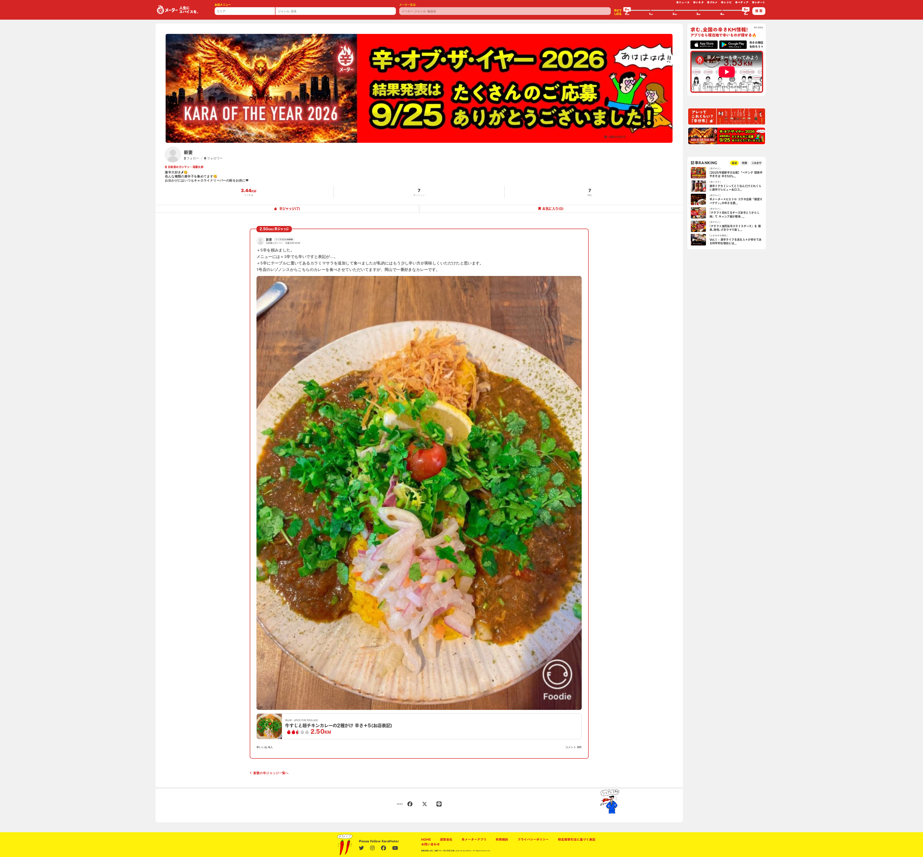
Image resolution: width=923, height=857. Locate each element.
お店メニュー (223, 4)
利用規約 (502, 839)
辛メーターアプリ (474, 839)
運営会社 (446, 839)
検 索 (758, 11)
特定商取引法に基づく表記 (576, 839)
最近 (734, 163)
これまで (756, 163)
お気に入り (553, 208)
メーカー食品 (407, 4)
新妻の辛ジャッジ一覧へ (271, 773)
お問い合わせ (430, 844)
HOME (426, 839)
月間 (744, 163)
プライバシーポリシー (533, 839)
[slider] (627, 10)
